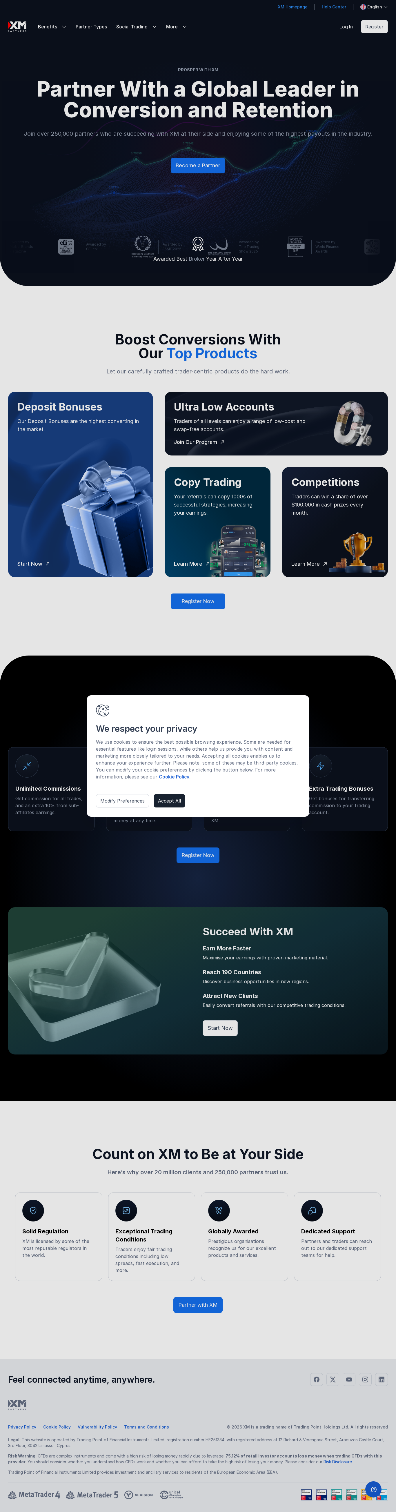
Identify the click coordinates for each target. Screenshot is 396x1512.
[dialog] (198, 756)
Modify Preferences (122, 801)
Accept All (169, 801)
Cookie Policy (174, 777)
